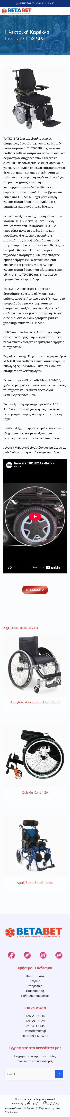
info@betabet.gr (35, 1031)
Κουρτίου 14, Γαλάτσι (35, 1035)
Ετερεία (35, 981)
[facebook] (11, 955)
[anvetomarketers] (41, 1103)
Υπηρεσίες (35, 986)
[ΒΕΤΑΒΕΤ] (16, 11)
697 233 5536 (35, 1016)
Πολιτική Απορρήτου (35, 995)
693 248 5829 (35, 1021)
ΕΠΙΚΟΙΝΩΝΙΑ (35, 589)
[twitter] (27, 955)
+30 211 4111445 (45, 3)
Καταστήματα (35, 976)
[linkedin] (43, 955)
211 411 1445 (35, 1026)
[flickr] (58, 955)
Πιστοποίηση (35, 990)
